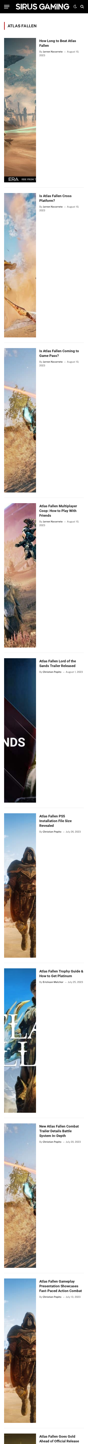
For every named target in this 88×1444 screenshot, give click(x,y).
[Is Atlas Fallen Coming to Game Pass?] (20, 420)
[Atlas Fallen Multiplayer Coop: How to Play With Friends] (20, 575)
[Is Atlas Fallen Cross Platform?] (20, 265)
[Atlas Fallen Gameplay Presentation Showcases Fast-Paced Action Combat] (20, 1350)
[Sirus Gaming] (42, 6)
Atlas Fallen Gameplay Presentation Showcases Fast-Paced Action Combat (60, 1286)
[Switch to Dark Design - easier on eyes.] (75, 6)
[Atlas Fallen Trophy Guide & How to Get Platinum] (20, 1040)
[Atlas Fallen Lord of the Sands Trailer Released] (20, 730)
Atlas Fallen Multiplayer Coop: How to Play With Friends (58, 511)
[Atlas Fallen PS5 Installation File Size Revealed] (20, 885)
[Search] (82, 6)
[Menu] (6, 6)
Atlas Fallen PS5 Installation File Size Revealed (55, 821)
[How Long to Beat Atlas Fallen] (20, 110)
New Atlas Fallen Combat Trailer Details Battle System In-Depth (59, 1131)
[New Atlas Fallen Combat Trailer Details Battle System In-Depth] (20, 1195)
